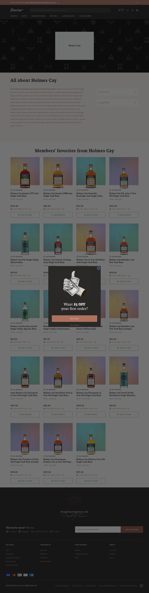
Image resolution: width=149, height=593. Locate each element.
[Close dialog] (98, 268)
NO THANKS (74, 325)
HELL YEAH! (74, 319)
